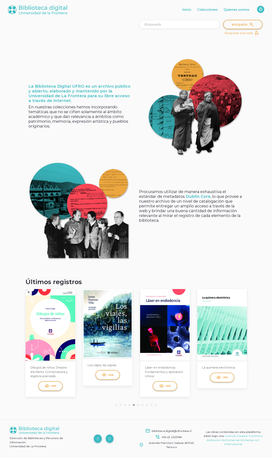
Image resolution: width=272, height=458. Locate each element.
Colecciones (207, 10)
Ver (51, 375)
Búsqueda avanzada (242, 33)
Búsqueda (243, 24)
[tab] (116, 405)
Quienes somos (236, 10)
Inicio (186, 10)
